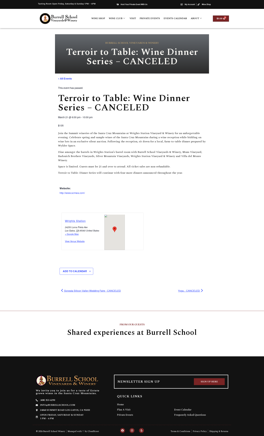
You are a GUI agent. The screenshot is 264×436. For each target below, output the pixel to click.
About (195, 18)
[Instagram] (132, 430)
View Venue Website (75, 241)
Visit (133, 18)
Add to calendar (75, 271)
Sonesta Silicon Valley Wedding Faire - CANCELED (92, 290)
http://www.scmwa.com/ (72, 193)
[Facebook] (122, 430)
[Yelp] (141, 430)
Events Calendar (175, 18)
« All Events (65, 78)
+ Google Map (72, 234)
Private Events (150, 18)
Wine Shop (98, 18)
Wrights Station (75, 221)
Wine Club (115, 18)
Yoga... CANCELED (189, 290)
